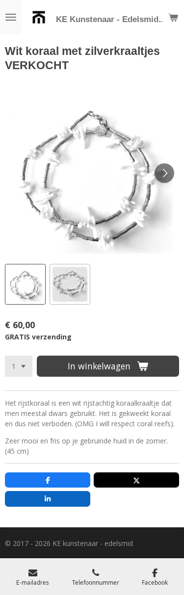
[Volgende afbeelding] (164, 173)
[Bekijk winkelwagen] (173, 17)
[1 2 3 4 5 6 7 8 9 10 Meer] (18, 366)
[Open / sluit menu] (11, 17)
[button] (25, 284)
